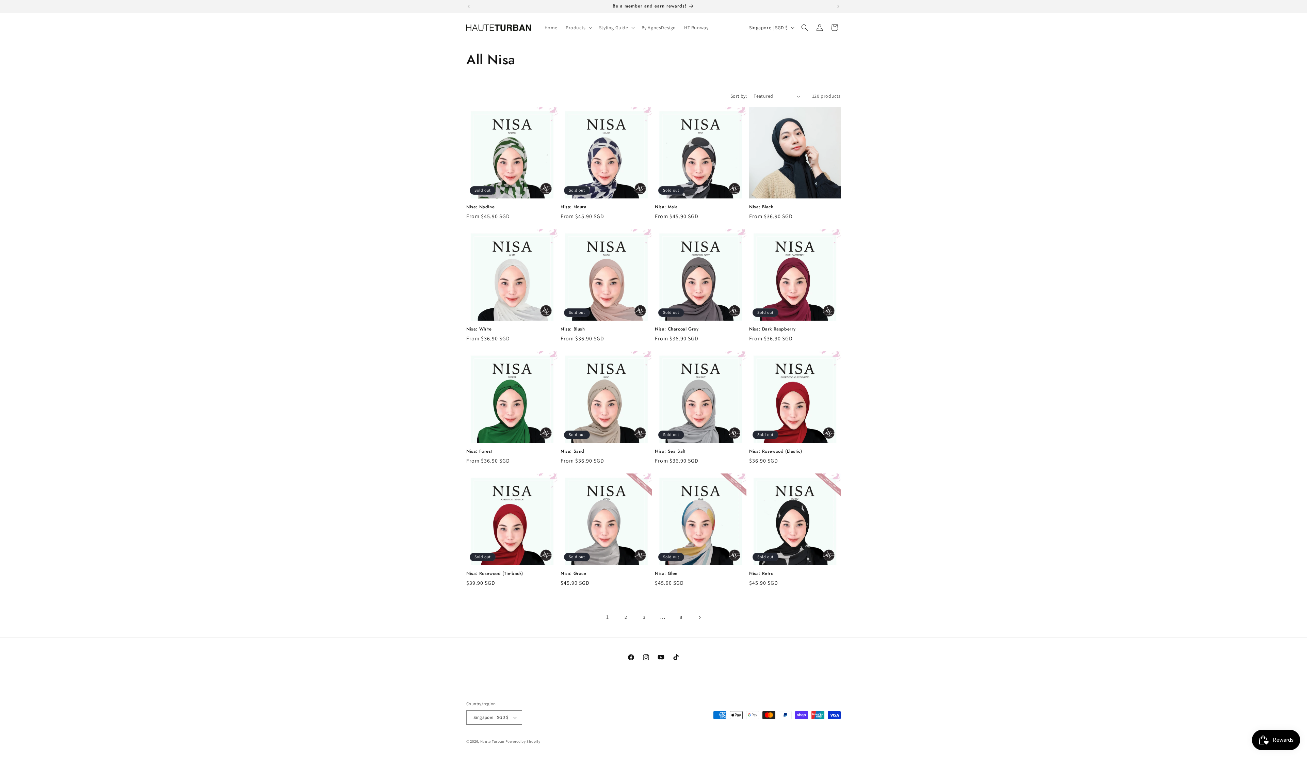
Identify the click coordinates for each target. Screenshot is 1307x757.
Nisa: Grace (573, 574)
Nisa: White (479, 329)
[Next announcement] (838, 6)
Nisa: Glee (666, 574)
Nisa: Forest (479, 451)
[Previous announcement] (468, 6)
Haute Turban (492, 741)
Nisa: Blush (573, 329)
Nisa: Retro (761, 574)
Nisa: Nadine (480, 207)
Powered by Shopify (522, 741)
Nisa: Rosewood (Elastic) (775, 451)
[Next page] (699, 617)
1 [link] (607, 617)
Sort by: (738, 96)
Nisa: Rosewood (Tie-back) (494, 574)
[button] (578, 27)
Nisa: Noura (574, 207)
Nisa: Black (761, 207)
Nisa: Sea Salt (670, 451)
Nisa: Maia (666, 207)
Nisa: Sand (572, 451)
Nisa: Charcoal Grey (676, 329)
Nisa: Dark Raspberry (772, 329)
